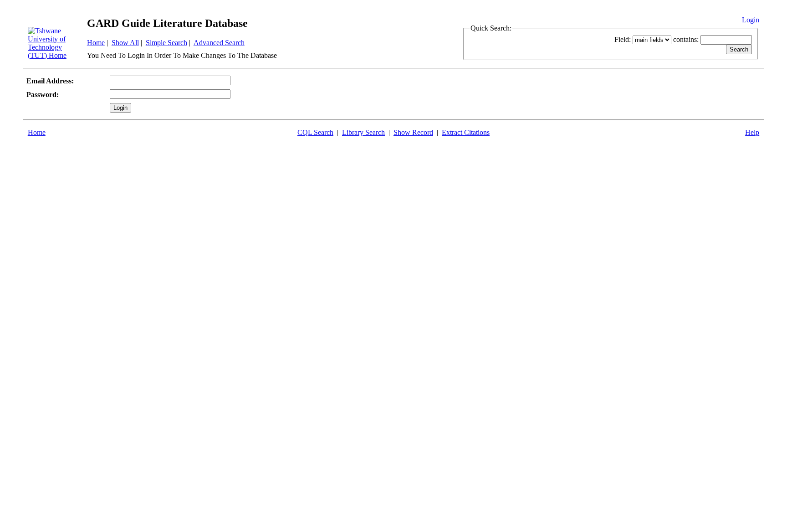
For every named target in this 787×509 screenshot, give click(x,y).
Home (96, 42)
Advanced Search (219, 42)
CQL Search (315, 132)
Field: (622, 39)
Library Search (363, 132)
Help (752, 132)
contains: (686, 39)
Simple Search (166, 42)
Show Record (413, 132)
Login (750, 20)
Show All (125, 42)
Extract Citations (466, 132)
